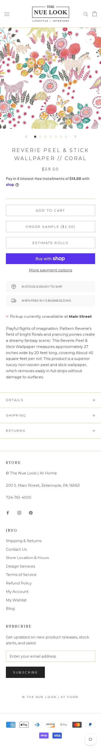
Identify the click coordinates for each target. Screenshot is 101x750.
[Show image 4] (51, 137)
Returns (15, 430)
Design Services (20, 566)
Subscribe (25, 672)
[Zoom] (90, 39)
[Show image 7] (66, 137)
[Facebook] (8, 512)
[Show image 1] (35, 137)
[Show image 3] (45, 137)
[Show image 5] (56, 137)
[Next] (75, 136)
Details (15, 400)
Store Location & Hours (27, 557)
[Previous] (26, 136)
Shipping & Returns (23, 540)
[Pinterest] (31, 512)
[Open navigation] (6, 14)
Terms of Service (21, 574)
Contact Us (16, 549)
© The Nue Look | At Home (50, 697)
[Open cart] (94, 13)
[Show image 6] (61, 137)
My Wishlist (16, 600)
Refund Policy (19, 583)
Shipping (16, 415)
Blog (10, 608)
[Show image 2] (40, 137)
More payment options (50, 270)
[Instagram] (19, 512)
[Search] (86, 14)
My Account (17, 591)
